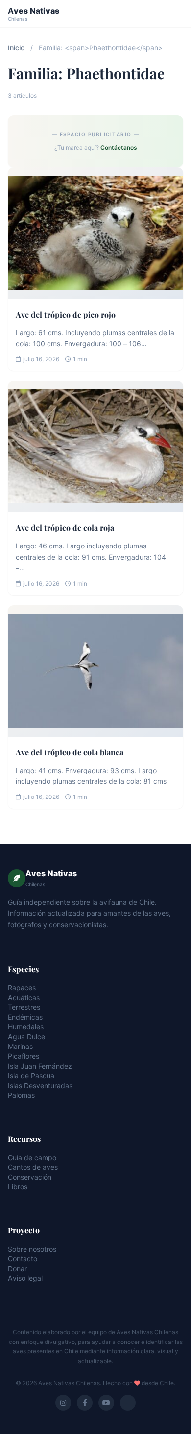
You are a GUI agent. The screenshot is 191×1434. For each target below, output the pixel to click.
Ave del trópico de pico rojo (66, 314)
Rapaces (22, 987)
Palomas (21, 1095)
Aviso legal (25, 1278)
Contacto (22, 1258)
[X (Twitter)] (128, 1403)
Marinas (20, 1046)
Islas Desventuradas (40, 1085)
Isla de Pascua (31, 1075)
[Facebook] (85, 1403)
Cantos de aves (33, 1167)
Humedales (26, 1027)
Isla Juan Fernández (40, 1066)
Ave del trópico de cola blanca (69, 752)
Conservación (29, 1177)
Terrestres (24, 1007)
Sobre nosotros (32, 1249)
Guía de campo (32, 1157)
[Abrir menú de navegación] (174, 14)
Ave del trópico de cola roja (65, 528)
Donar (17, 1268)
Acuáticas (24, 997)
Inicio (16, 48)
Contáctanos (118, 147)
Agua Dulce (26, 1036)
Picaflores (23, 1056)
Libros (17, 1187)
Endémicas (25, 1017)
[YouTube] (106, 1403)
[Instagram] (63, 1403)
